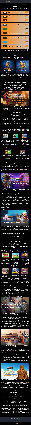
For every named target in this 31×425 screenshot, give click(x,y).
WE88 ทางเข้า (24, 146)
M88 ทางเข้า (5, 147)
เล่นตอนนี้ (26, 12)
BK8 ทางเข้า (15, 146)
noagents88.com (17, 423)
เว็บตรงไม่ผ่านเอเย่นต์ (7, 75)
